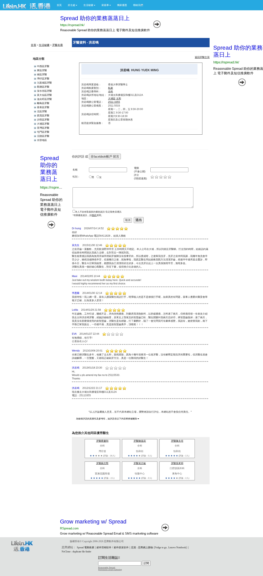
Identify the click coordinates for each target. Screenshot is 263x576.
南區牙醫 (42, 74)
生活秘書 (44, 45)
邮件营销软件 (104, 547)
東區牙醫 (42, 70)
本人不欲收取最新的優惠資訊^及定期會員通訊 (98, 212)
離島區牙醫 (43, 103)
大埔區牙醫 (43, 123)
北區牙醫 (42, 111)
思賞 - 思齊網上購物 (142, 547)
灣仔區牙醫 (43, 78)
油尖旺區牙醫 (44, 99)
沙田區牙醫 (43, 119)
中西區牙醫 (43, 66)
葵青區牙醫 (43, 107)
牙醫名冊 (57, 45)
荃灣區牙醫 (43, 127)
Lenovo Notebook (177, 547)
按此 (94, 215)
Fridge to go (161, 547)
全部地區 (42, 140)
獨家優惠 (122, 5)
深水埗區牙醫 (44, 90)
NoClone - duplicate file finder (76, 551)
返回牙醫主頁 (202, 57)
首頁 (59, 5)
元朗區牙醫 (43, 136)
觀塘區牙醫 (43, 86)
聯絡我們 (138, 5)
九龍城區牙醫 (44, 82)
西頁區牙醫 (43, 115)
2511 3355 (114, 102)
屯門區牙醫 (43, 132)
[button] (72, 5)
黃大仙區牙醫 (44, 95)
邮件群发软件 (121, 547)
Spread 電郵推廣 (85, 547)
